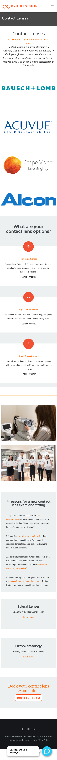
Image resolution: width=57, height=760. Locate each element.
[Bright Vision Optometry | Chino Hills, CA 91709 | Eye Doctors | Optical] (28, 6)
